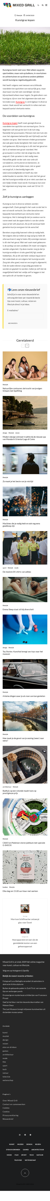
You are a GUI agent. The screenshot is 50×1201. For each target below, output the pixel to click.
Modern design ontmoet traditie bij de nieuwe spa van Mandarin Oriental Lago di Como (24, 438)
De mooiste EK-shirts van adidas (17, 572)
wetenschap (8, 1080)
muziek (6, 1036)
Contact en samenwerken (14, 1104)
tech (5, 1069)
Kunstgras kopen (10, 123)
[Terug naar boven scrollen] (25, 1173)
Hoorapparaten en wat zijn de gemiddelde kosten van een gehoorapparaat (25, 942)
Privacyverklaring (10, 1115)
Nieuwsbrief (8, 1119)
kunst (5, 1032)
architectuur (7, 787)
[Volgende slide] (27, 345)
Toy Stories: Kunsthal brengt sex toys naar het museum (23, 652)
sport (4, 568)
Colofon (6, 1108)
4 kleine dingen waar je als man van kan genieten (24, 696)
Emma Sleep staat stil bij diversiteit (18, 609)
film (4, 1062)
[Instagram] (19, 1135)
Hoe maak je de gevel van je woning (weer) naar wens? (23, 739)
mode (16, 568)
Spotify (26, 970)
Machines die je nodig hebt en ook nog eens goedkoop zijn (21, 524)
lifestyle (19, 15)
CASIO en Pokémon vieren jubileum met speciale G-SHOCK (24, 844)
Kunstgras (20, 102)
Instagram (17, 970)
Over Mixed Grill (10, 1101)
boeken (5, 887)
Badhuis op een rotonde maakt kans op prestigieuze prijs (19, 792)
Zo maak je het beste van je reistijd (18, 481)
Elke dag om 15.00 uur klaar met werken (20, 891)
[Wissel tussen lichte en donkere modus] (38, 5)
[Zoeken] (42, 5)
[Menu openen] (46, 5)
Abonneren (12, 323)
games (5, 1051)
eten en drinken (10, 1047)
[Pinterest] (25, 1135)
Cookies (6, 1112)
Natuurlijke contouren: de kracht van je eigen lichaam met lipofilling (22, 389)
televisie (6, 1077)
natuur (6, 1073)
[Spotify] (30, 1135)
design (5, 433)
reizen (17, 433)
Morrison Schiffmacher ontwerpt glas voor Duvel (25, 919)
